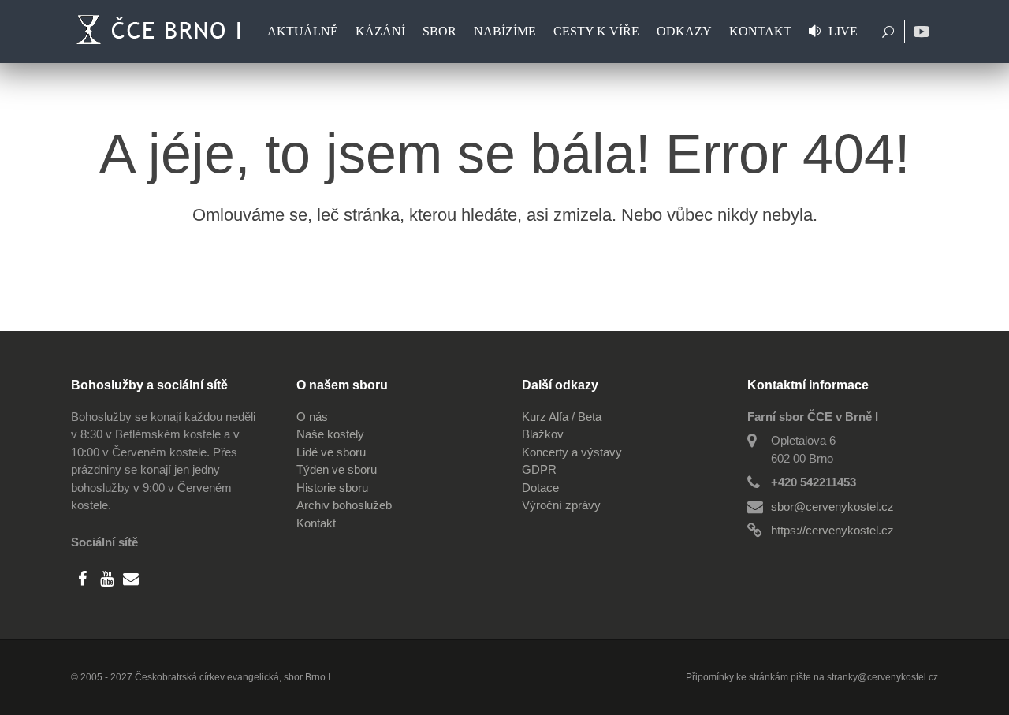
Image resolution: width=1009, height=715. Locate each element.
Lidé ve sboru (331, 452)
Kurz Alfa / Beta (561, 416)
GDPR (539, 469)
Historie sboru (332, 487)
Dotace (540, 487)
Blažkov (543, 434)
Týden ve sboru (336, 469)
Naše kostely (330, 434)
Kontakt (316, 523)
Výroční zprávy (561, 505)
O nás (312, 416)
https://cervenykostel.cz (832, 530)
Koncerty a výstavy (572, 452)
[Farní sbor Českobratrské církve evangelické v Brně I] (161, 31)
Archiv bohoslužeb (344, 505)
